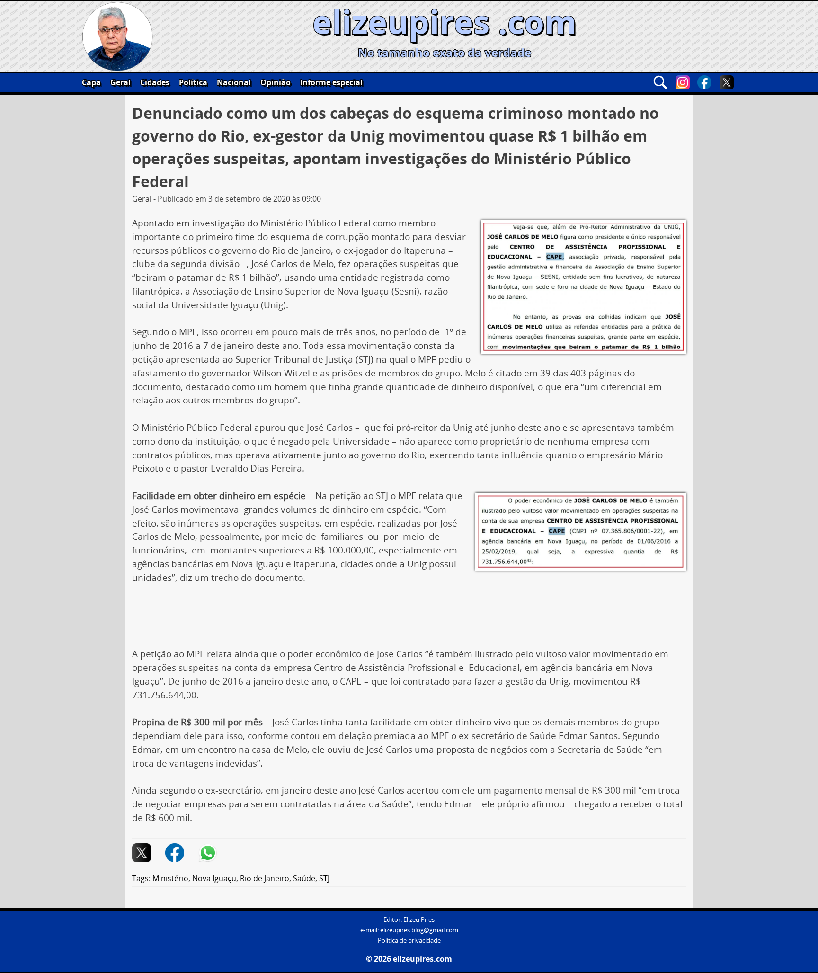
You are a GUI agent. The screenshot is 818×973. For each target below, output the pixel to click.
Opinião (275, 82)
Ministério (170, 878)
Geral (120, 82)
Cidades (154, 82)
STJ (324, 878)
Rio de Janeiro (264, 878)
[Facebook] (704, 82)
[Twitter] (727, 82)
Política (193, 82)
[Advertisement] (409, 619)
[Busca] (660, 82)
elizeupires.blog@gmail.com (419, 930)
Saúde (304, 878)
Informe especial (331, 82)
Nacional (234, 82)
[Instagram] (683, 82)
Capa (91, 82)
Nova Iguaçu (214, 878)
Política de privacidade (409, 941)
